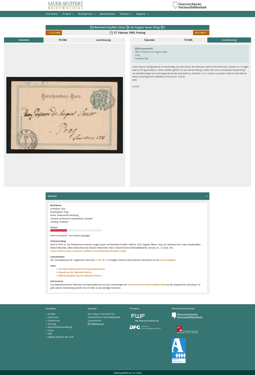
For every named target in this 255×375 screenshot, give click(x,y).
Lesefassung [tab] (103, 40)
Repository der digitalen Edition (74, 272)
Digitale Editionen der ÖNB (60, 336)
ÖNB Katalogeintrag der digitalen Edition (79, 275)
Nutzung (52, 323)
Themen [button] (124, 13)
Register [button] (141, 13)
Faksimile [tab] (24, 40)
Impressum (53, 317)
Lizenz (51, 330)
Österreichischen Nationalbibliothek (146, 284)
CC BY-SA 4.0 (101, 260)
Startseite (52, 13)
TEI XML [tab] (62, 40)
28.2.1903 (200, 32)
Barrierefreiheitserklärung (60, 327)
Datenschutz (54, 320)
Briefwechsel (107, 13)
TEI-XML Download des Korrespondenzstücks (81, 269)
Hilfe (50, 333)
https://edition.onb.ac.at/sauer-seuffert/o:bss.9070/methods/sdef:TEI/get (88, 251)
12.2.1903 (55, 32)
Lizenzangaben (168, 260)
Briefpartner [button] (85, 13)
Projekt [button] (66, 13)
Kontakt (51, 313)
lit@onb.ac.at (97, 323)
